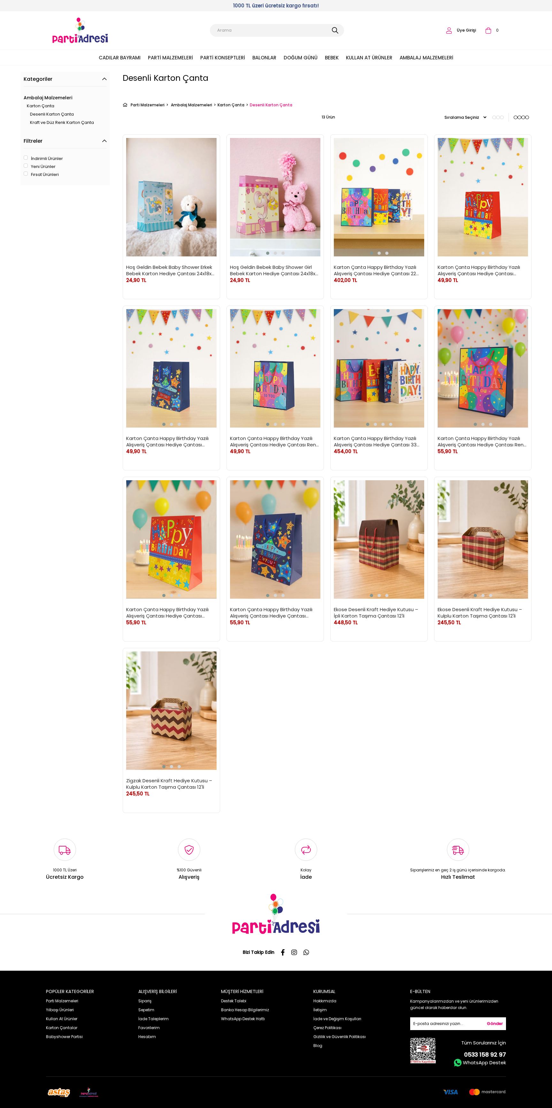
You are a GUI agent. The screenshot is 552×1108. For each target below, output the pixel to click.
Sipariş (144, 1001)
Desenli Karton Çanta (52, 114)
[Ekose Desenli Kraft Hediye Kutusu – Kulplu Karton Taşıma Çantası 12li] (483, 539)
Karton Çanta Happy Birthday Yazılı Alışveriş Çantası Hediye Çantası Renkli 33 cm (483, 441)
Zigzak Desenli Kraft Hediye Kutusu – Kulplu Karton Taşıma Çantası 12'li (169, 784)
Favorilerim (149, 1027)
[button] (164, 253)
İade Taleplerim (153, 1018)
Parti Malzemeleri (170, 57)
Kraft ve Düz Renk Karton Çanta (62, 122)
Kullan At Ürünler (369, 57)
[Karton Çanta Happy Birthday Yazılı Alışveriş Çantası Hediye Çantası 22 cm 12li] (379, 197)
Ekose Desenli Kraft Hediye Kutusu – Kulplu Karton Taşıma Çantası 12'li (480, 612)
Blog (317, 1045)
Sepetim (146, 1010)
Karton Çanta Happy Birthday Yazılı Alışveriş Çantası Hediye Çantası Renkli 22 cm (275, 441)
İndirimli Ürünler (47, 158)
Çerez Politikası (327, 1027)
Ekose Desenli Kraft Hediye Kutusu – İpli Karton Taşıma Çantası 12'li (376, 612)
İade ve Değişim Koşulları (337, 1018)
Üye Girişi (466, 30)
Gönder (495, 1024)
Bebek (332, 57)
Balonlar (264, 57)
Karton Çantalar (61, 1027)
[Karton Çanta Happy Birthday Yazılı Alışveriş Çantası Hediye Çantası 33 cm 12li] (379, 368)
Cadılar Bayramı (120, 57)
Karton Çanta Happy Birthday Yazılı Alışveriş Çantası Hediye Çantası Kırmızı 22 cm (479, 270)
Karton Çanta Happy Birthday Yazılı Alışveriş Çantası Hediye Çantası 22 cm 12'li (375, 270)
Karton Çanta (40, 106)
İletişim (320, 1010)
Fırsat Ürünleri (45, 174)
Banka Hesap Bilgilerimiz (245, 1010)
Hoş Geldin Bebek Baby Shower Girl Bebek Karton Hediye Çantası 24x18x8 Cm (274, 270)
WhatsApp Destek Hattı (243, 1018)
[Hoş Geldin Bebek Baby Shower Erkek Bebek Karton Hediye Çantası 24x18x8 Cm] (171, 197)
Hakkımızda (324, 1001)
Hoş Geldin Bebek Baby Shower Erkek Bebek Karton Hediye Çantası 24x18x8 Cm (170, 270)
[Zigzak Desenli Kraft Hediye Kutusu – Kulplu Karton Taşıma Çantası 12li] (171, 710)
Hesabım (147, 1036)
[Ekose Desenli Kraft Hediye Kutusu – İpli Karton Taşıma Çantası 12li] (379, 539)
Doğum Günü (301, 57)
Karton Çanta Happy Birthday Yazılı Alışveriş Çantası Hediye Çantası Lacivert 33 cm (271, 612)
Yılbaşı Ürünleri (60, 1010)
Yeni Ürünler (43, 166)
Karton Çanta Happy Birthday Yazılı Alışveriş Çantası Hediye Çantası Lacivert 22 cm (167, 441)
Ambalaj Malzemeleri (426, 57)
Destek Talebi (233, 1001)
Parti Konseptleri (222, 57)
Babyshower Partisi (64, 1036)
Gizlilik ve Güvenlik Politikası (339, 1036)
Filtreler (33, 141)
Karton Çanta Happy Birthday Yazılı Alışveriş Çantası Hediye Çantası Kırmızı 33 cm (167, 612)
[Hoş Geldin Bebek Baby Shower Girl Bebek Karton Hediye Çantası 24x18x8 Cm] (275, 197)
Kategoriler (38, 79)
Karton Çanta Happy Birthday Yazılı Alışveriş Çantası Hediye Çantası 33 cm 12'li (375, 441)
